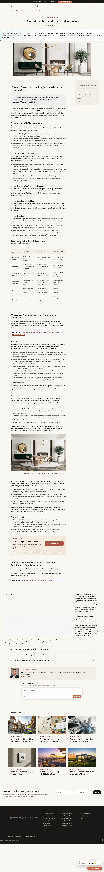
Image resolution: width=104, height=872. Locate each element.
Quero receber (40, 446)
